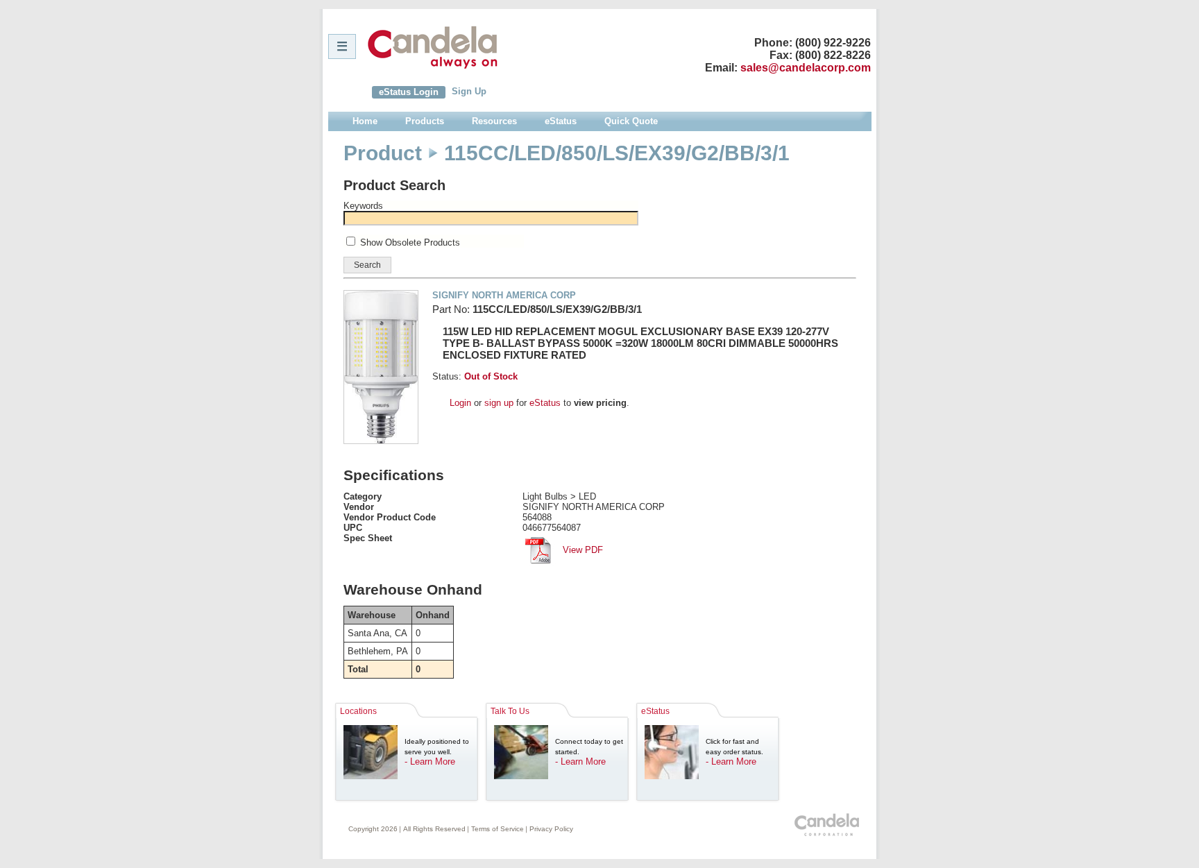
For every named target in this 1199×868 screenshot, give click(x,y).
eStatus (545, 403)
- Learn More (430, 761)
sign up (498, 403)
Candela (433, 47)
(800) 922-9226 (833, 43)
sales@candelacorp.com (805, 68)
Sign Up (469, 91)
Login (460, 403)
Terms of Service (497, 829)
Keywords (363, 206)
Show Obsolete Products (410, 242)
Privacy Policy (551, 829)
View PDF (581, 550)
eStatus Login (409, 92)
